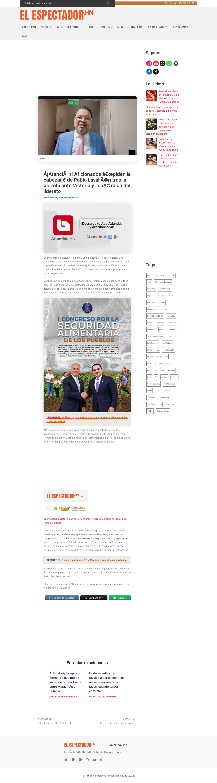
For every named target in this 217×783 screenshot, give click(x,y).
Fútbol (149, 323)
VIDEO (150, 411)
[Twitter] (66, 759)
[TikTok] (101, 759)
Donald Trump (164, 289)
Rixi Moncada (169, 384)
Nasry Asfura (162, 357)
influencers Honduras (168, 329)
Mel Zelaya (167, 343)
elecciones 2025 (166, 295)
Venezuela (170, 404)
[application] (28, 35)
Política (174, 377)
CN (173, 275)
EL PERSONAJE (180, 27)
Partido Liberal (164, 363)
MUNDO (122, 27)
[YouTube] (94, 759)
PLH (149, 377)
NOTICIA (151, 363)
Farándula (171, 316)
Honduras (151, 329)
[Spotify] (80, 759)
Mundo (150, 357)
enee (165, 309)
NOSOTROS (114, 752)
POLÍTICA (45, 27)
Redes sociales (153, 384)
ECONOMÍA (106, 27)
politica (164, 377)
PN (156, 377)
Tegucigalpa (165, 397)
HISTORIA (172, 323)
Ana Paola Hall (162, 275)
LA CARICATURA (157, 27)
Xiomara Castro (163, 411)
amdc (149, 275)
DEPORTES (89, 27)
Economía (151, 295)
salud (149, 391)
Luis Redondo (153, 343)
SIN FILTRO (137, 27)
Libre (169, 336)
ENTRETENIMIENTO (67, 27)
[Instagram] (87, 759)
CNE (149, 282)
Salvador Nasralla (163, 391)
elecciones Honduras (156, 302)
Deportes (151, 289)
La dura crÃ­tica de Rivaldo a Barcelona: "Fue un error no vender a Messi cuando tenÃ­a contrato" (107, 682)
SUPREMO (151, 397)
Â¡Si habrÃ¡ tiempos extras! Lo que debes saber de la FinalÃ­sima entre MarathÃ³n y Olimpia (65, 682)
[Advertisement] (87, 71)
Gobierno (160, 323)
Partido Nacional (168, 370)
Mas (24, 35)
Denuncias (170, 3)
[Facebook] (73, 759)
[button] (108, 3)
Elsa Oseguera (153, 309)
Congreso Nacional (163, 282)
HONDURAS (29, 27)
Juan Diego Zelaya (155, 336)
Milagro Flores (153, 350)
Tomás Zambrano (154, 404)
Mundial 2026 (168, 350)
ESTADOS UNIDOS (155, 316)
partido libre (152, 370)
